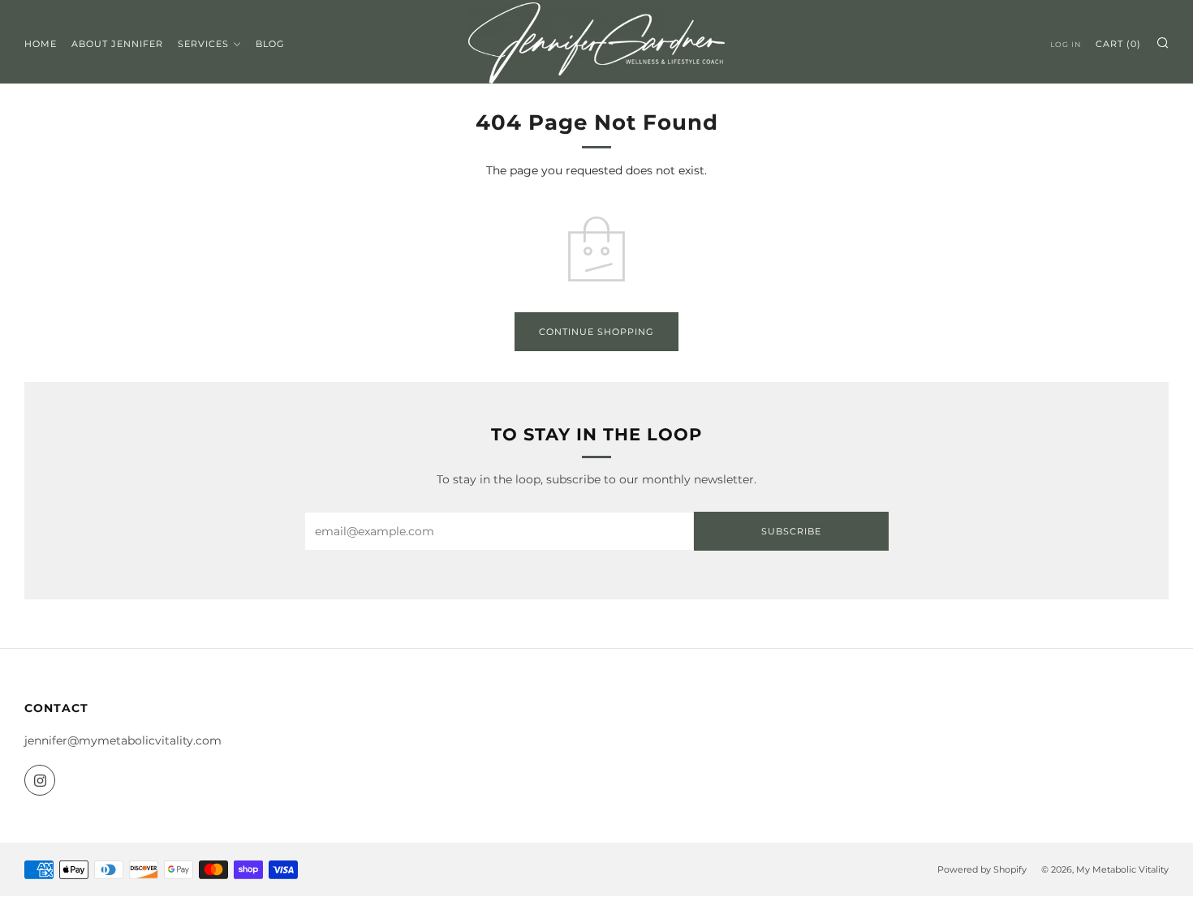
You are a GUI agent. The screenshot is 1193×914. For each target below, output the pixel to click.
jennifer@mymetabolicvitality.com (123, 740)
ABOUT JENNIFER (117, 43)
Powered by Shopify (982, 869)
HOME (40, 43)
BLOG (270, 43)
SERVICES (203, 43)
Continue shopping (596, 331)
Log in (1065, 44)
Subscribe (791, 531)
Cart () (1118, 43)
